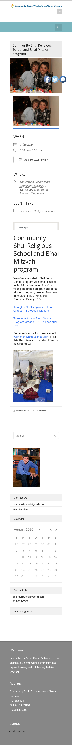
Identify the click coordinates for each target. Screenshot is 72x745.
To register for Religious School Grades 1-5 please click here (32, 308)
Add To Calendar (35, 159)
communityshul (22, 411)
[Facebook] (12, 27)
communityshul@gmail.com (29, 504)
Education (26, 211)
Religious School (44, 211)
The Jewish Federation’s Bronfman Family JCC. (35, 184)
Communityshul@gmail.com (31, 337)
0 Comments (41, 411)
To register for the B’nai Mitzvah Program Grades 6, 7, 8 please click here (35, 321)
